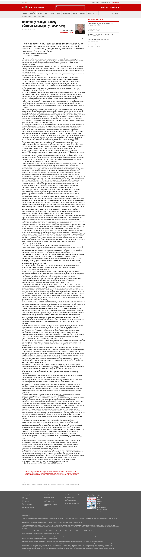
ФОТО (98, 2)
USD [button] (35, 7)
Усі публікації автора (94, 20)
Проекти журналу (101, 507)
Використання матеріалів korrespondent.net (51, 500)
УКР (26, 2)
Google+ (26, 501)
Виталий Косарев (66, 33)
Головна (24, 13)
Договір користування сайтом (73, 494)
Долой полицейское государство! (98, 39)
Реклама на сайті (49, 497)
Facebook (27, 495)
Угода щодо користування (72, 503)
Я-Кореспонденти (26, 16)
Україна (32, 13)
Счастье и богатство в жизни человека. (100, 45)
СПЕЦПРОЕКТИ (115, 2)
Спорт (75, 13)
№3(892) (99, 498)
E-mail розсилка (29, 507)
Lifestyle (82, 13)
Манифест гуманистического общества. (100, 34)
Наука (58, 13)
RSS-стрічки (28, 504)
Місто (40, 13)
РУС (23, 2)
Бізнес (52, 13)
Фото (39, 16)
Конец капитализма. (94, 29)
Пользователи (29, 482)
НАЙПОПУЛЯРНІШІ (105, 2)
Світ (45, 13)
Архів (98, 506)
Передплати (100, 511)
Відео (43, 16)
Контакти (46, 495)
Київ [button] (23, 7)
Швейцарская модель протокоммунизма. (101, 24)
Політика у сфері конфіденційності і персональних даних (70, 499)
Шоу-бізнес (66, 13)
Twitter (26, 498)
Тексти (34, 16)
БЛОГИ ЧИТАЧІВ (92, 13)
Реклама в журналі (102, 509)
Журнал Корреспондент (94, 495)
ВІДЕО (93, 2)
